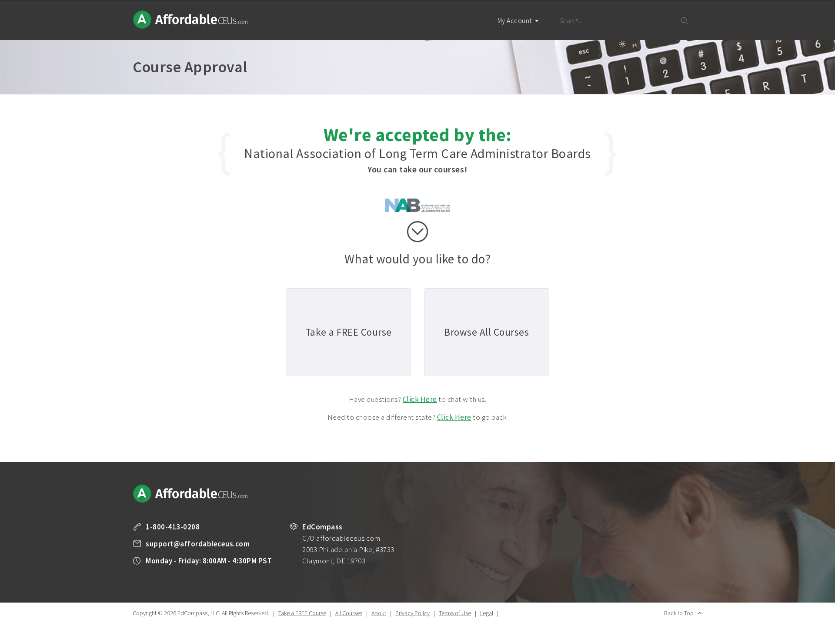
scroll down (417, 231)
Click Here (420, 399)
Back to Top (679, 613)
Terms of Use (455, 613)
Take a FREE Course (302, 613)
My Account (516, 20)
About (378, 613)
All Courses (348, 613)
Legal (486, 613)
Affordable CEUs (191, 20)
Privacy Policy (412, 613)
